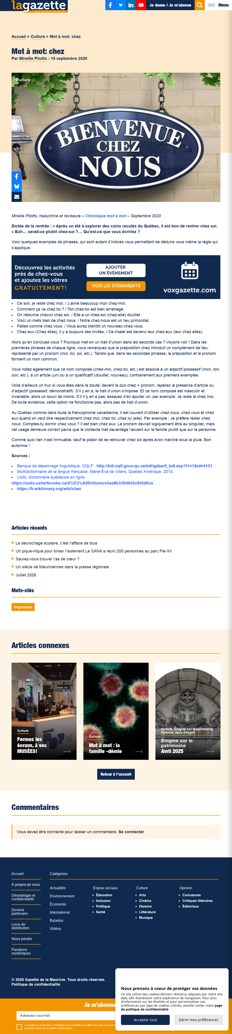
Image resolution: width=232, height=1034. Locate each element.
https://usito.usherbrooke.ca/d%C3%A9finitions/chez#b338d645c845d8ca (82, 483)
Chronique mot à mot (105, 216)
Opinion (185, 888)
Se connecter (131, 832)
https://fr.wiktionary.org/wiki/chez (49, 489)
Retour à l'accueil (116, 774)
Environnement (62, 896)
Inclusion (103, 901)
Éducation (104, 895)
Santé (100, 912)
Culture (38, 36)
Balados (56, 920)
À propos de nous (26, 885)
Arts (142, 895)
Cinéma (145, 901)
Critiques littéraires (197, 901)
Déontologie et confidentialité (23, 897)
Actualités (58, 888)
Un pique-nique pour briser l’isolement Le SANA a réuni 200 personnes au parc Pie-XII (94, 551)
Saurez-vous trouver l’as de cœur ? (47, 559)
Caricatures (191, 895)
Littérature (147, 912)
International (60, 912)
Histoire (167, 732)
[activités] (116, 297)
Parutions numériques (21, 951)
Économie (58, 904)
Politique (103, 906)
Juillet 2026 (26, 575)
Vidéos (55, 929)
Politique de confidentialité (36, 984)
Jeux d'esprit (185, 732)
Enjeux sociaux (105, 888)
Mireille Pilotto (33, 58)
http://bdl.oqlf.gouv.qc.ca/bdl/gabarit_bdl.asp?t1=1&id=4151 (154, 466)
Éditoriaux (190, 906)
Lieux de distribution (20, 926)
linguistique (23, 607)
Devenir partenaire (20, 911)
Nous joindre (22, 939)
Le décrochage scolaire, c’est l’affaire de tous (56, 543)
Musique (146, 917)
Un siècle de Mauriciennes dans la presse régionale (62, 567)
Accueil (19, 36)
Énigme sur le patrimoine (193, 729)
